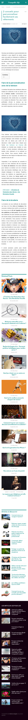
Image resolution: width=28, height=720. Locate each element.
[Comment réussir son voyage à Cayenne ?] (6, 517)
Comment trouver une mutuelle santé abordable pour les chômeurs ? (19, 593)
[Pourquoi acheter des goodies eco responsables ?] (6, 643)
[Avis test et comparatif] (14, 2)
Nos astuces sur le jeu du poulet (14, 471)
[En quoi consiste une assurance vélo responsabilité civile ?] (6, 702)
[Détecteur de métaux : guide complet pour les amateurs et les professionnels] (6, 534)
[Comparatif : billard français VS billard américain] (6, 543)
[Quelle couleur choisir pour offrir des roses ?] (6, 694)
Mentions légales (13, 713)
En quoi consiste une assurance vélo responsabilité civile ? (17, 701)
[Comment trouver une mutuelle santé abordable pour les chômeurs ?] (6, 593)
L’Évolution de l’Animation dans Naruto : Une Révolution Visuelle (19, 559)
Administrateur (6, 23)
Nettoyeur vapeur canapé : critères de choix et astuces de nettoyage (19, 525)
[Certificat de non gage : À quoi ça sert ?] (6, 685)
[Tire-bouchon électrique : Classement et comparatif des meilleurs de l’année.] (6, 577)
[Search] (25, 2)
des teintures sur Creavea (14, 145)
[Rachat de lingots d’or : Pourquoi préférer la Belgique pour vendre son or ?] (14, 335)
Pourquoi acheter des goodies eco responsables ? (17, 642)
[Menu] (3, 2)
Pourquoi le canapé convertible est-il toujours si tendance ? (18, 668)
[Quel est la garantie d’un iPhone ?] (14, 437)
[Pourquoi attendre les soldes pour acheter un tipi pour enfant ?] (6, 621)
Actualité (24, 23)
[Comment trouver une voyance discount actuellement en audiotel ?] (14, 412)
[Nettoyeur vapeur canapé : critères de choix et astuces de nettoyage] (6, 526)
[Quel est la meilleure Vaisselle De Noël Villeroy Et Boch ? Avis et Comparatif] (6, 612)
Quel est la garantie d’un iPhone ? (14, 447)
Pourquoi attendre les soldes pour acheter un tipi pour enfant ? (19, 620)
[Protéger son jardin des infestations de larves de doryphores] (6, 551)
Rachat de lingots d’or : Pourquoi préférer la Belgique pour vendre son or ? (14, 348)
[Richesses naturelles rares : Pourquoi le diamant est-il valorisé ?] (14, 310)
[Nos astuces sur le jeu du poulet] (14, 460)
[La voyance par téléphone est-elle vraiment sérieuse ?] (14, 483)
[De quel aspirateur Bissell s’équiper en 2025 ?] (6, 635)
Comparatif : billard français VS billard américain (17, 542)
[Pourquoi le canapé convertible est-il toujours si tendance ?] (6, 669)
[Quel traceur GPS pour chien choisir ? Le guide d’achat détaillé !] (6, 677)
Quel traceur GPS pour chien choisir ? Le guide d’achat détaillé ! (18, 676)
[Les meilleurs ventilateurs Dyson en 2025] (6, 585)
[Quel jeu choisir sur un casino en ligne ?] (14, 362)
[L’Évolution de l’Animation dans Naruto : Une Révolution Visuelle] (14, 286)
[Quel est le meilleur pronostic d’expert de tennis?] (14, 387)
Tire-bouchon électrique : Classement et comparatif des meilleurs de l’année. (19, 576)
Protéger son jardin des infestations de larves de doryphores (18, 550)
